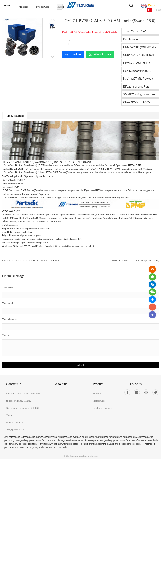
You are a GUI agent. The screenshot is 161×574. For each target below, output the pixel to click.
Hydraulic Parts (44, 176)
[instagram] (146, 392)
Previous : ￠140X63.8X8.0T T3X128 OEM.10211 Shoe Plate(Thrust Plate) (33, 260)
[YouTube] (137, 392)
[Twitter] (155, 392)
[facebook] (127, 392)
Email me (75, 54)
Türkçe (156, 10)
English (152, 5)
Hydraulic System (22, 176)
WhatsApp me (102, 54)
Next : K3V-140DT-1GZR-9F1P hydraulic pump (135, 260)
